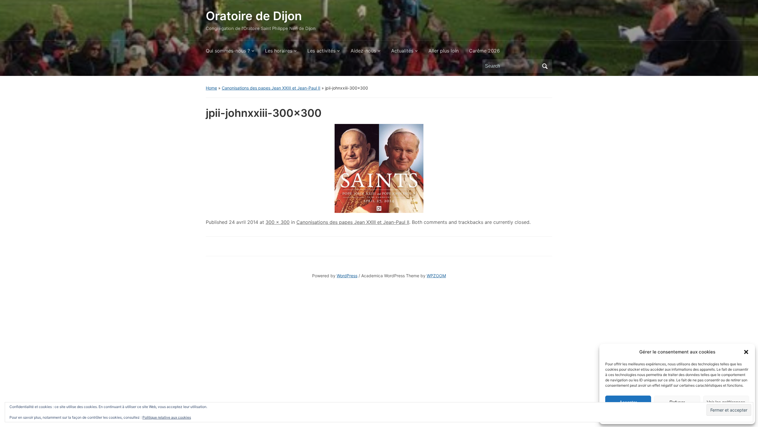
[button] (746, 352)
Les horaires (278, 51)
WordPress (347, 275)
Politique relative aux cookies (166, 417)
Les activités (321, 51)
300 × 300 (278, 222)
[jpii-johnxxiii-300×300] (379, 168)
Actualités (402, 51)
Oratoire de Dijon (254, 16)
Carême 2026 (484, 51)
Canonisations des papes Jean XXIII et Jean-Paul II (271, 87)
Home (211, 87)
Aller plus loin (443, 51)
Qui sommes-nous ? (228, 51)
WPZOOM (436, 275)
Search (544, 66)
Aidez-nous (363, 51)
